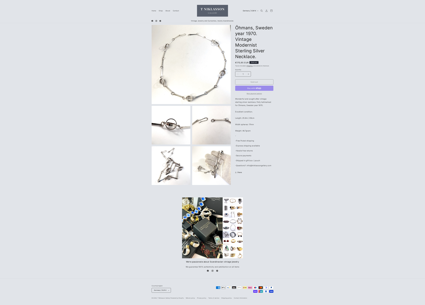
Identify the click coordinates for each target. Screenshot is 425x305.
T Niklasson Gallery (163, 298)
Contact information (240, 298)
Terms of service (213, 298)
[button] (261, 10)
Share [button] (239, 172)
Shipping (249, 66)
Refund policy (190, 298)
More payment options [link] (254, 93)
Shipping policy (226, 298)
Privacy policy (201, 298)
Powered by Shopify (177, 298)
